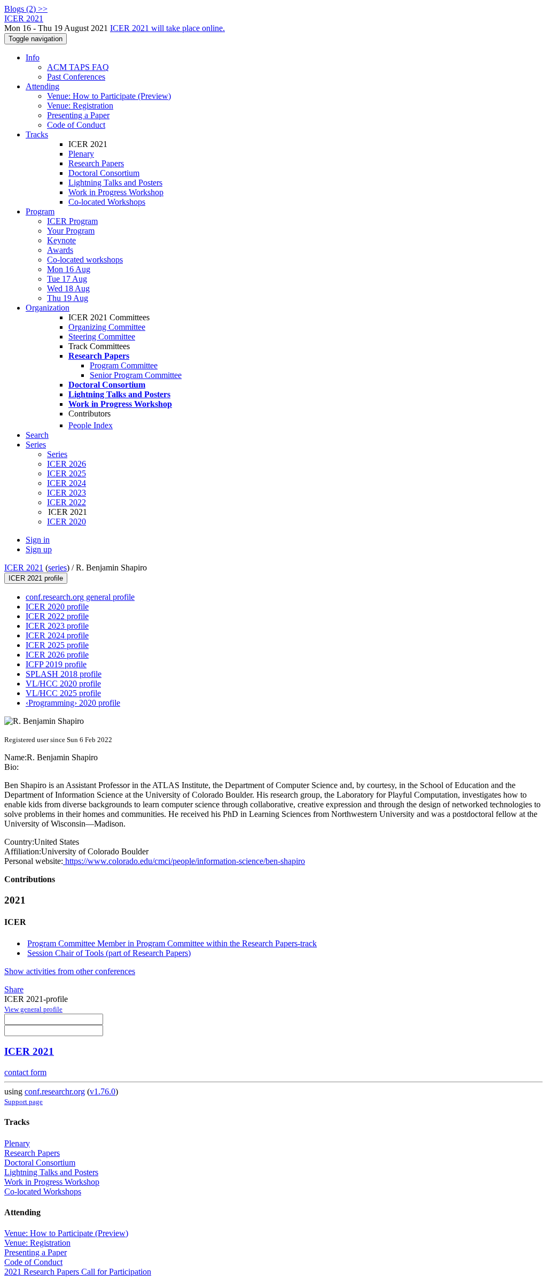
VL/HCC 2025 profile (63, 693)
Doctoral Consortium (103, 173)
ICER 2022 (66, 502)
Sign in (38, 539)
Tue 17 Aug (67, 278)
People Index (90, 425)
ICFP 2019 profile (56, 664)
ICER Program (72, 221)
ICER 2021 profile (36, 578)
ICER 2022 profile (57, 616)
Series (57, 454)
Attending (42, 86)
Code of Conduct (76, 124)
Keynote (61, 240)
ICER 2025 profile (57, 645)
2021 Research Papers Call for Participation (77, 1271)
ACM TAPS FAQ (78, 67)
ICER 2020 (66, 521)
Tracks (37, 134)
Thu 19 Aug (67, 298)
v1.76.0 (102, 1091)
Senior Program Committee (136, 375)
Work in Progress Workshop (115, 192)
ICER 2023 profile (57, 625)
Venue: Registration (80, 105)
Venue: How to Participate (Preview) (109, 96)
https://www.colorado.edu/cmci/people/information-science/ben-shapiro (184, 861)
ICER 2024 (66, 483)
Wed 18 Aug (68, 288)
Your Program (71, 230)
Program (40, 211)
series (57, 567)
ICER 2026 (66, 463)
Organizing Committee (106, 326)
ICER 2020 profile (57, 606)
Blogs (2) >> (26, 8)
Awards (60, 249)
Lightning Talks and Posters (115, 182)
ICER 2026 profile (57, 654)
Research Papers (96, 163)
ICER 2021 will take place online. (167, 28)
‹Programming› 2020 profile (73, 702)
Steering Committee (101, 336)
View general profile (33, 1009)
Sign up (39, 549)
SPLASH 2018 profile (63, 673)
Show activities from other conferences (69, 971)
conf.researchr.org (55, 1091)
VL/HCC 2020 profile (63, 683)
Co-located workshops (85, 259)
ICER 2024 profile (57, 635)
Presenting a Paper (78, 115)
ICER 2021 (23, 567)
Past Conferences (76, 76)
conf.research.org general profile (80, 596)
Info (33, 57)
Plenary (81, 153)
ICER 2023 (66, 492)
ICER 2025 (66, 473)
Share (14, 989)
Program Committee (124, 365)
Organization (47, 307)
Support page (23, 1102)
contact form (25, 1072)
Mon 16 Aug (68, 269)
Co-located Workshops (106, 201)
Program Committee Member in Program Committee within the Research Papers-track (172, 943)
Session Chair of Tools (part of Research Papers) (109, 953)
